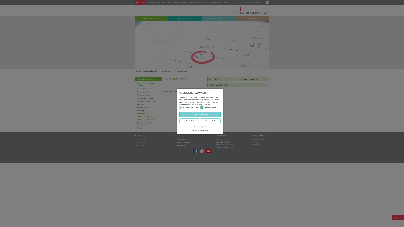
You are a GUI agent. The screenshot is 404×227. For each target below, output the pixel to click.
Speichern (210, 121)
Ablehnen (189, 121)
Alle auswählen (200, 114)
